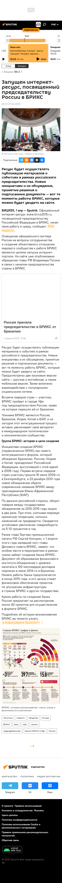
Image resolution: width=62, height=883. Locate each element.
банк (16, 724)
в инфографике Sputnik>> (21, 622)
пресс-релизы (10, 815)
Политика (7, 718)
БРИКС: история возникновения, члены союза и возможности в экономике (28, 709)
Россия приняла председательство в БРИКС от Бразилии (30, 326)
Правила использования (28, 805)
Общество (33, 718)
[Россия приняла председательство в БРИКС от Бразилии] (31, 296)
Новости (21, 718)
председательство (11, 731)
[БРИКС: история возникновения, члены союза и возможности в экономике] (42, 622)
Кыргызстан (9, 776)
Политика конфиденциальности (19, 819)
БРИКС (6, 724)
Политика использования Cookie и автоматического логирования (21, 826)
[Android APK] (12, 850)
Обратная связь (10, 840)
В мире (45, 718)
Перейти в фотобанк (34, 153)
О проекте (7, 805)
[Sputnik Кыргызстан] (10, 25)
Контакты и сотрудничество (17, 810)
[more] (56, 338)
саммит (34, 724)
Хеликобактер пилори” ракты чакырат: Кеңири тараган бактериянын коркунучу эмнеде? (26, 55)
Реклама (39, 810)
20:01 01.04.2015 (11, 104)
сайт (25, 724)
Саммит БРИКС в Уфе (35, 731)
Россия (52, 731)
